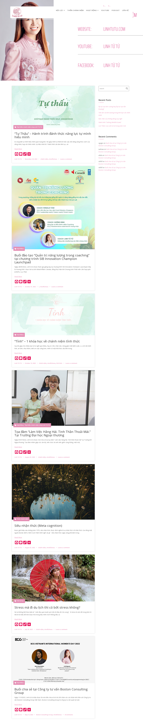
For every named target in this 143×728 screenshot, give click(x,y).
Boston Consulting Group (44, 715)
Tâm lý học (20, 601)
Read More (18, 149)
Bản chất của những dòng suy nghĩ (110, 119)
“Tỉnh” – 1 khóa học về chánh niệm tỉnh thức (47, 341)
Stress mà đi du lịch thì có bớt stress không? (47, 607)
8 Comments (69, 715)
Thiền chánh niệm (75, 10)
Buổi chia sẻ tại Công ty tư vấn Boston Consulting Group (51, 691)
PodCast (116, 10)
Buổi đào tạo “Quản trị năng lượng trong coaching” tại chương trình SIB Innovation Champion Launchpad (51, 258)
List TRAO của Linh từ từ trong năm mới (112, 126)
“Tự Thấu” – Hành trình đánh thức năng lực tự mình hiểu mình (52, 135)
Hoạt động (20, 248)
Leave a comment (66, 159)
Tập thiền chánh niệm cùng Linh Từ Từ (29, 127)
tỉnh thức (59, 363)
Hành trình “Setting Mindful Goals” (110, 122)
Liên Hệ (125, 10)
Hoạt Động (91, 10)
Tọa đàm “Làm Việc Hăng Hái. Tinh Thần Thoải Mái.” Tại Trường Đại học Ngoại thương (52, 433)
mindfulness (53, 159)
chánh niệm (44, 159)
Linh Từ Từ (18, 159)
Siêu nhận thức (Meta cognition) (38, 525)
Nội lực (59, 10)
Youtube (105, 10)
